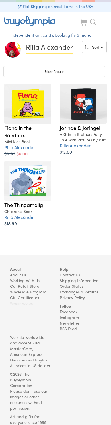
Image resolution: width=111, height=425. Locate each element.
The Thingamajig (23, 204)
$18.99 (10, 223)
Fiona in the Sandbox (18, 131)
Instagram (69, 317)
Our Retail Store (24, 286)
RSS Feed (68, 328)
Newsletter (69, 323)
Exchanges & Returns (79, 292)
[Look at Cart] (84, 25)
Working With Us (25, 280)
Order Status (71, 286)
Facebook (68, 311)
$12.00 (66, 152)
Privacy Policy (72, 297)
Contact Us (70, 275)
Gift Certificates (24, 297)
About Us (18, 275)
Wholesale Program (28, 292)
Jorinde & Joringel (80, 127)
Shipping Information (79, 280)
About (15, 269)
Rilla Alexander (19, 147)
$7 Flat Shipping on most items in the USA (55, 6)
